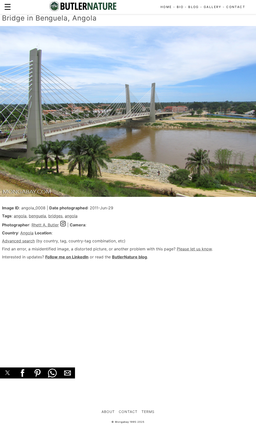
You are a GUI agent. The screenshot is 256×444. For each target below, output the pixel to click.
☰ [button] (7, 7)
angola (20, 215)
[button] (7, 372)
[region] (128, 308)
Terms (148, 411)
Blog (193, 7)
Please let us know (194, 248)
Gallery (213, 7)
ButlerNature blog (129, 256)
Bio (180, 7)
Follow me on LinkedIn (66, 256)
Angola (27, 232)
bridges (55, 215)
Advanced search (18, 240)
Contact (235, 7)
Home (166, 7)
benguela (37, 215)
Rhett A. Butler (45, 224)
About (108, 411)
